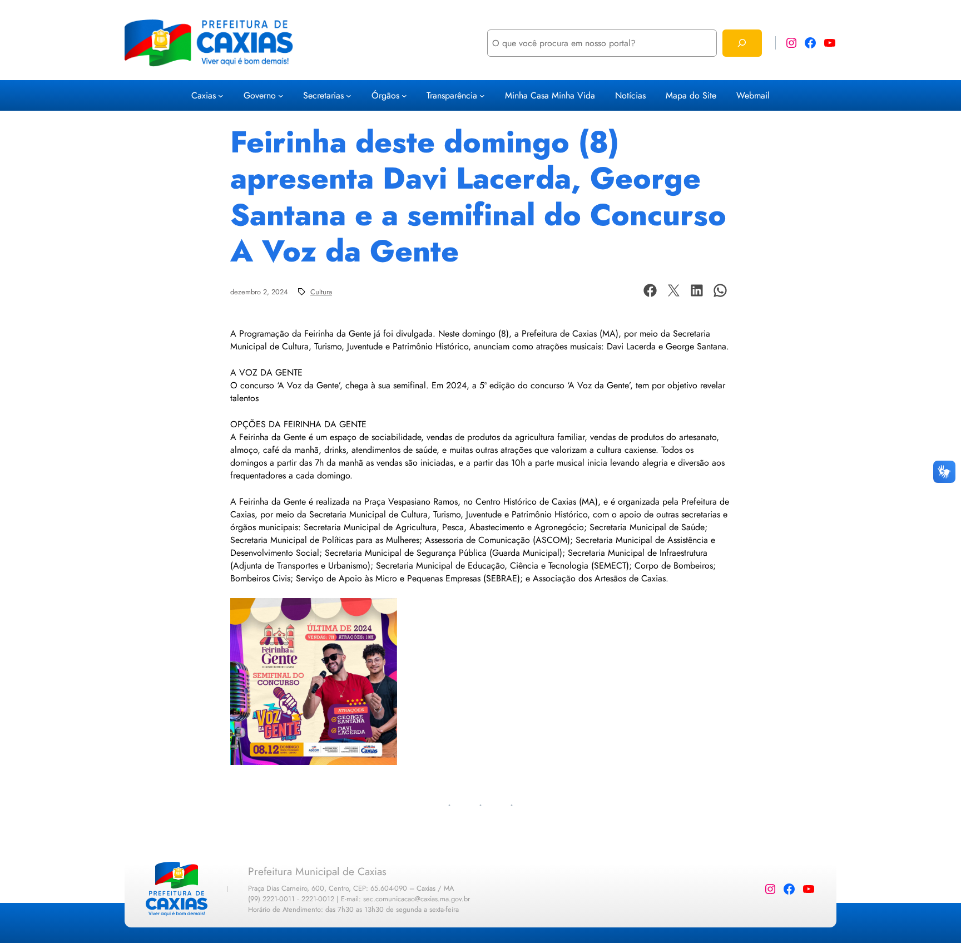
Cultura (321, 292)
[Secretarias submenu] (348, 95)
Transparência (452, 95)
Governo (260, 95)
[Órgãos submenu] (404, 95)
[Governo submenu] (281, 95)
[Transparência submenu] (482, 95)
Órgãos (385, 95)
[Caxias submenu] (221, 95)
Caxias (203, 95)
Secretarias (323, 95)
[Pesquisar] (742, 43)
